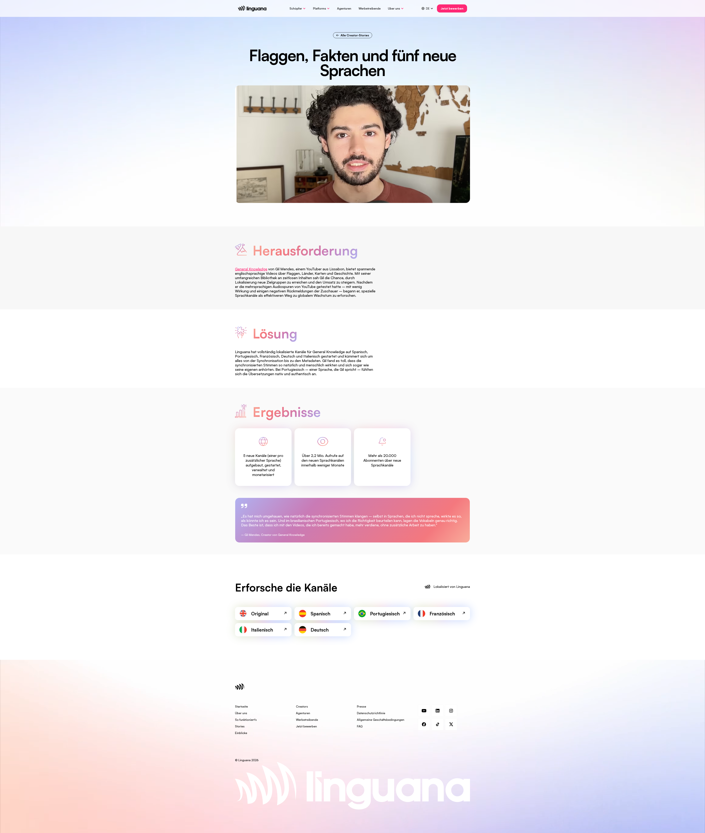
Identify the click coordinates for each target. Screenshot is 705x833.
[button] (297, 8)
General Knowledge (251, 269)
